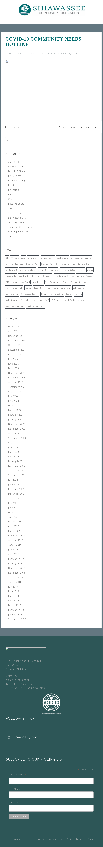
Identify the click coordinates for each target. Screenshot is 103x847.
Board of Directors (18, 171)
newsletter (37, 282)
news (11, 208)
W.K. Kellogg (26, 300)
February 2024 (16, 414)
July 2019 (13, 549)
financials (53, 270)
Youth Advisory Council (74, 300)
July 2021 (13, 503)
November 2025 (16, 340)
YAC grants (56, 300)
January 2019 (15, 563)
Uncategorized (70, 53)
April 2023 (13, 456)
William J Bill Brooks (18, 231)
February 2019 (16, 558)
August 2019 (15, 544)
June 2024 (13, 400)
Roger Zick (38, 288)
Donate (91, 838)
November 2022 (16, 465)
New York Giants (52, 282)
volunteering (12, 300)
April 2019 (13, 554)
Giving (28, 838)
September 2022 (17, 475)
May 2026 (13, 326)
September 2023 (17, 438)
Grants (12, 199)
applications (62, 258)
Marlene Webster (85, 276)
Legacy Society (16, 203)
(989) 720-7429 (36, 688)
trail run (78, 294)
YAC (10, 236)
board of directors (14, 264)
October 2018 (15, 577)
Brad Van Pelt (32, 264)
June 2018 (13, 591)
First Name (15, 788)
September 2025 (17, 349)
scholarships (12, 294)
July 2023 (13, 447)
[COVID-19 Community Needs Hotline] (51, 84)
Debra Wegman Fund (65, 264)
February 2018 (16, 609)
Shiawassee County (29, 294)
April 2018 (13, 600)
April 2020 (13, 526)
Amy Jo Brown (34, 53)
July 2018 (13, 586)
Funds (11, 194)
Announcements (54, 53)
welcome (38, 300)
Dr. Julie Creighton (86, 264)
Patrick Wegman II (14, 288)
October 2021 (15, 498)
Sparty (69, 294)
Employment (14, 175)
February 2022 (16, 489)
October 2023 (15, 433)
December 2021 (16, 493)
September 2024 (17, 386)
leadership (11, 276)
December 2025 (16, 335)
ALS (23, 258)
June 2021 (13, 507)
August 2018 (15, 582)
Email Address (17, 775)
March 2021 (14, 521)
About (17, 838)
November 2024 (16, 377)
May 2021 (13, 512)
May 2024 (13, 405)
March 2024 (14, 410)
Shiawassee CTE (17, 217)
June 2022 (13, 484)
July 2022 (13, 479)
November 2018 (16, 572)
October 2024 (15, 382)
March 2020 (14, 530)
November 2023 (16, 428)
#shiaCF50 (14, 162)
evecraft (42, 270)
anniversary (33, 258)
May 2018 (13, 596)
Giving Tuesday (13, 127)
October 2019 (15, 540)
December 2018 (16, 568)
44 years (15, 258)
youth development (15, 306)
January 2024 (15, 419)
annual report (47, 258)
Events (11, 185)
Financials (13, 189)
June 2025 (13, 363)
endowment (11, 270)
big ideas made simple (81, 258)
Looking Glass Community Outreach (35, 276)
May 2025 (13, 368)
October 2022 (15, 470)
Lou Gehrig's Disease (64, 276)
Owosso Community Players (75, 282)
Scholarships (15, 213)
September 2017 (17, 619)
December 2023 (16, 424)
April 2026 (13, 331)
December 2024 (16, 373)
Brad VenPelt (47, 264)
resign (28, 288)
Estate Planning (16, 180)
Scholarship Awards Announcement (78, 127)
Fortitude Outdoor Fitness (72, 270)
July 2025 (13, 359)
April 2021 (13, 516)
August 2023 (15, 442)
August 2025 (15, 354)
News (79, 838)
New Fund (25, 282)
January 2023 (15, 461)
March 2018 (14, 605)
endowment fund (28, 270)
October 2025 (15, 345)
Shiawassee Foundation (52, 294)
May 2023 (13, 451)
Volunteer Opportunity (20, 227)
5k (7, 258)
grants (90, 270)
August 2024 (15, 391)
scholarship (78, 288)
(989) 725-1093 (17, 688)
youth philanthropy (36, 306)
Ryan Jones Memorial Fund (58, 288)
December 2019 (16, 535)
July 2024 (13, 396)
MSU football (12, 282)
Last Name (14, 802)
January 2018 (15, 614)
